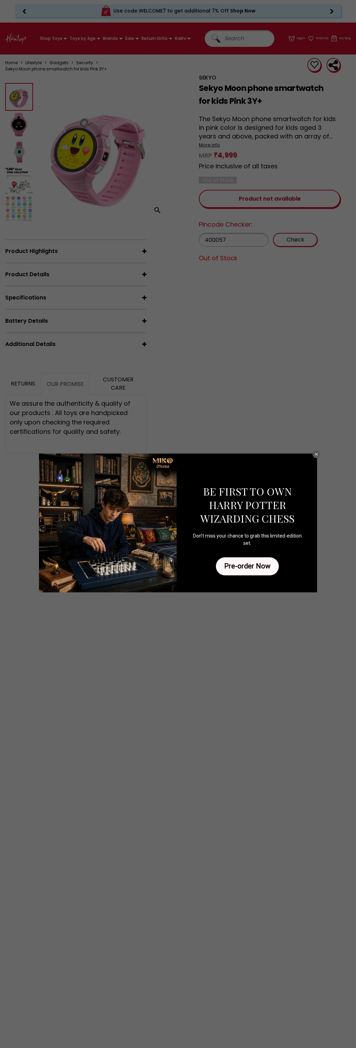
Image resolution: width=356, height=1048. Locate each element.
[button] (316, 454)
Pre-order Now (247, 566)
